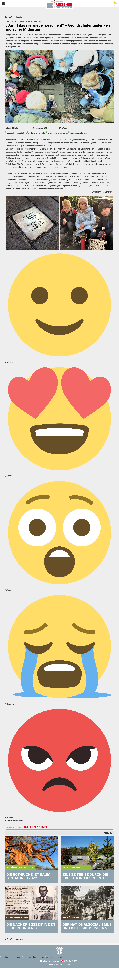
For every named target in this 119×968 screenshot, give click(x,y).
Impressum (53, 965)
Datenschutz (65, 965)
